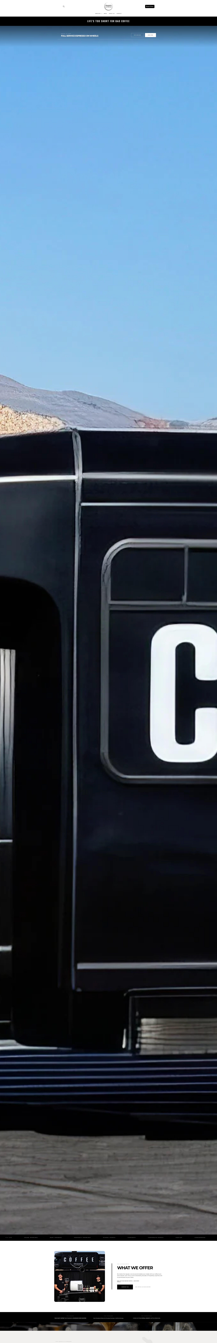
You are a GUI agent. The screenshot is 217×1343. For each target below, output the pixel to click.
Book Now (150, 6)
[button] (64, 6)
